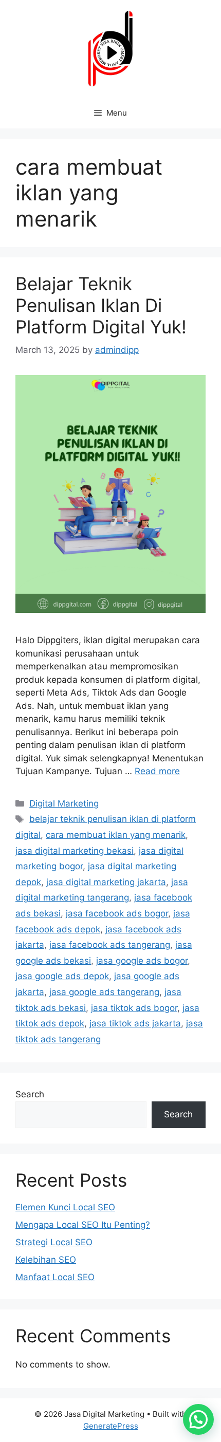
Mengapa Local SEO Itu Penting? (82, 1225)
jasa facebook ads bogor (117, 913)
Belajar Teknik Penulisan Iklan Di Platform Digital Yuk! (101, 305)
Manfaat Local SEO (55, 1277)
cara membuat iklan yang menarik (116, 835)
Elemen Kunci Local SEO (65, 1207)
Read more (157, 771)
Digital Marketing (64, 803)
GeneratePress (110, 1426)
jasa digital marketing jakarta (106, 882)
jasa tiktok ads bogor (134, 1008)
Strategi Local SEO (54, 1242)
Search (29, 1094)
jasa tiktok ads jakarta (135, 1023)
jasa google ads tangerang (104, 992)
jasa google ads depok (62, 976)
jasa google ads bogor (142, 961)
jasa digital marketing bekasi (74, 851)
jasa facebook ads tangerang (109, 945)
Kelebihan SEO (45, 1259)
